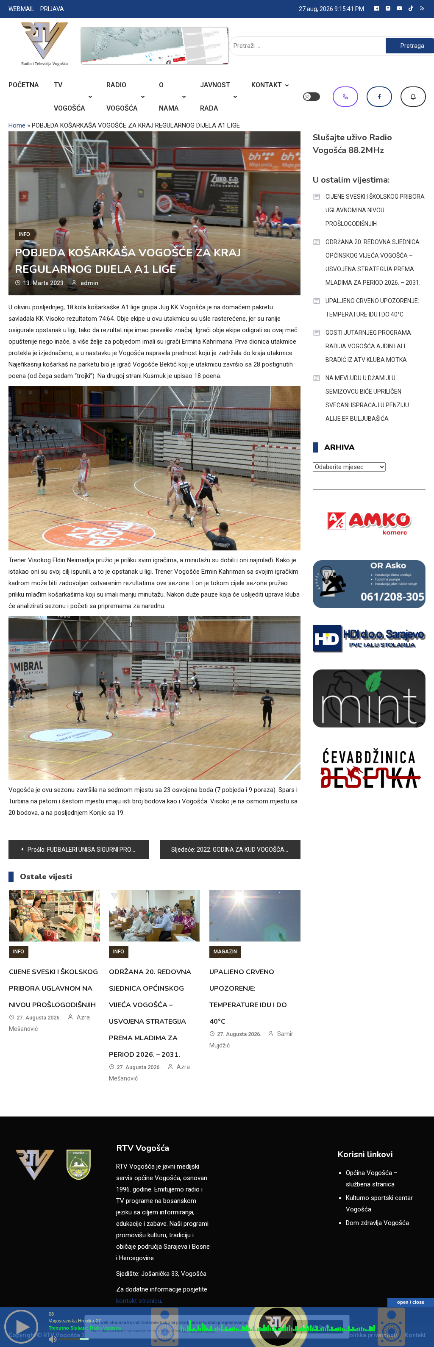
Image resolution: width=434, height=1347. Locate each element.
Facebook (379, 96)
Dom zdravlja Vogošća (377, 1223)
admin (89, 283)
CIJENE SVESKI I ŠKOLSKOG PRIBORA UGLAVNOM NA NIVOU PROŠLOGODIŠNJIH (53, 988)
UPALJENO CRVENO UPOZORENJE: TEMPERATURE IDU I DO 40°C (372, 307)
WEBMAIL (21, 9)
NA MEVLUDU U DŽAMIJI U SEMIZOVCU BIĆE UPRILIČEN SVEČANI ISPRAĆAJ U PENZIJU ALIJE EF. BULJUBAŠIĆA (367, 398)
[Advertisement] (155, 46)
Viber (345, 96)
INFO (24, 234)
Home (16, 125)
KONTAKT (266, 85)
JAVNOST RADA (215, 96)
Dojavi (413, 96)
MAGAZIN (225, 952)
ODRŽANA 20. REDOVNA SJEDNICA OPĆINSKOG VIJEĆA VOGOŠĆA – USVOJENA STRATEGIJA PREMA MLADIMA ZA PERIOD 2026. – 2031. (373, 262)
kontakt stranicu (138, 1301)
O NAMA (169, 96)
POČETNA (23, 85)
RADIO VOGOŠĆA (122, 96)
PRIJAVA (52, 9)
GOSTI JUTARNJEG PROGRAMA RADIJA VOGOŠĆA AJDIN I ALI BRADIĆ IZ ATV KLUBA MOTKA (368, 346)
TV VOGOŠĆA (69, 96)
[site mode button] (311, 96)
